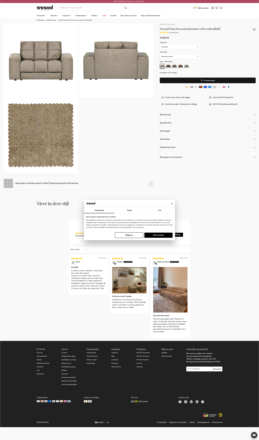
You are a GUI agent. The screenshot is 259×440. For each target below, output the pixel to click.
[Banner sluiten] (172, 203)
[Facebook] (180, 401)
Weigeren (129, 235)
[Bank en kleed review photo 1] (170, 290)
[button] (93, 8)
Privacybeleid (162, 422)
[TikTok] (202, 401)
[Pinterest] (191, 401)
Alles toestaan (158, 235)
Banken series (51, 20)
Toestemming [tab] (99, 210)
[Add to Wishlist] (254, 29)
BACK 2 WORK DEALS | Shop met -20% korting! (129, 1)
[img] (76, 259)
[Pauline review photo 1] (129, 280)
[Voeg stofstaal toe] (150, 184)
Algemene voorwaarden (178, 422)
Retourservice (217, 422)
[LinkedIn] (197, 401)
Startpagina (41, 20)
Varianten (163, 42)
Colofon (192, 422)
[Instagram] (185, 401)
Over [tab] (160, 210)
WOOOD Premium (167, 25)
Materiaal (163, 52)
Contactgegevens (203, 422)
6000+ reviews (203, 8)
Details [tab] (129, 210)
